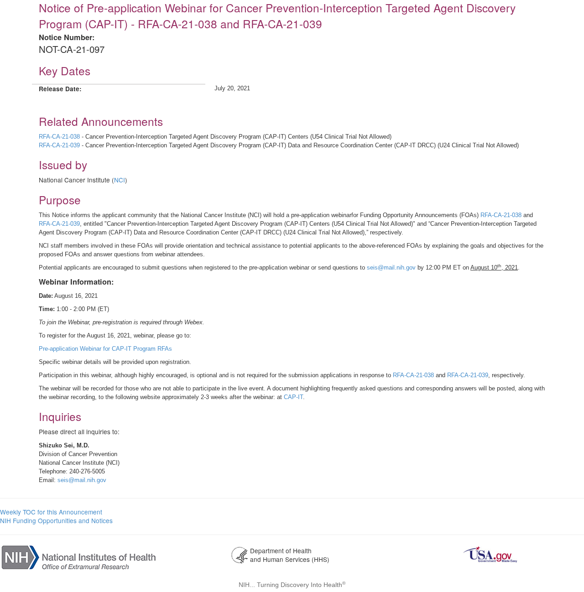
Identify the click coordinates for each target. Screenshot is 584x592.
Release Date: (60, 88)
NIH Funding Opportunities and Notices (56, 520)
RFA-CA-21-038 (59, 136)
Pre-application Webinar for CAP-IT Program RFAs (105, 348)
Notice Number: (66, 37)
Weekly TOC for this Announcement (51, 511)
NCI (119, 179)
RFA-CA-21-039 (59, 145)
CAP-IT (293, 397)
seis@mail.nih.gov (391, 267)
